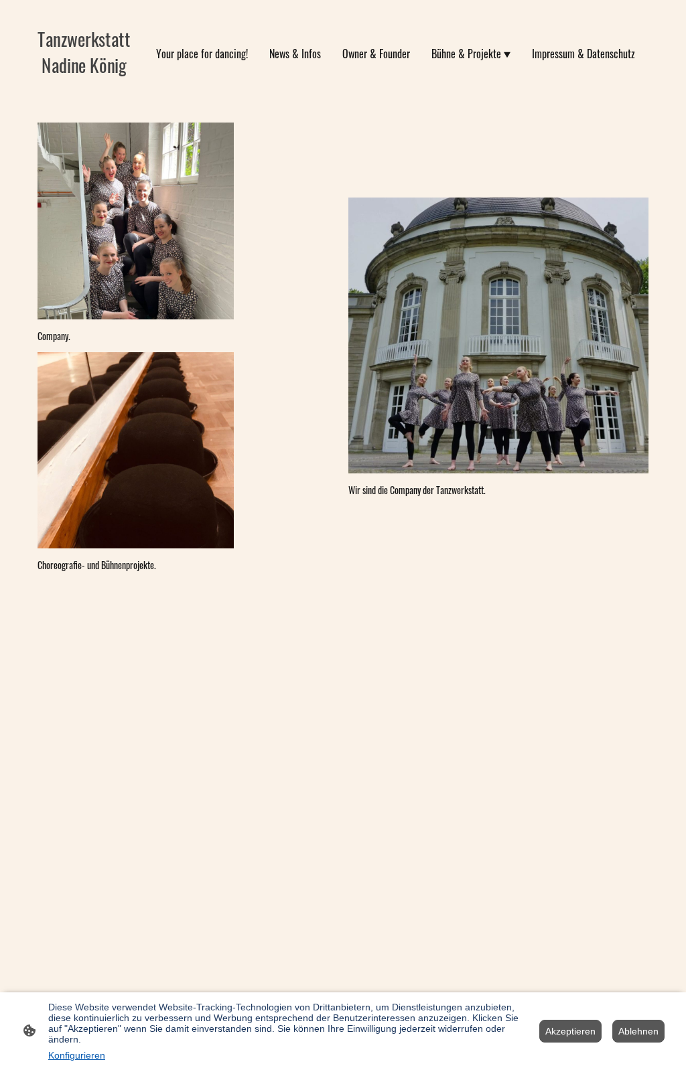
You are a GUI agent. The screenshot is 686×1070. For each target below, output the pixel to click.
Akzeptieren (570, 1031)
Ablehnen (638, 1031)
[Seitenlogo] (84, 90)
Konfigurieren (76, 1055)
